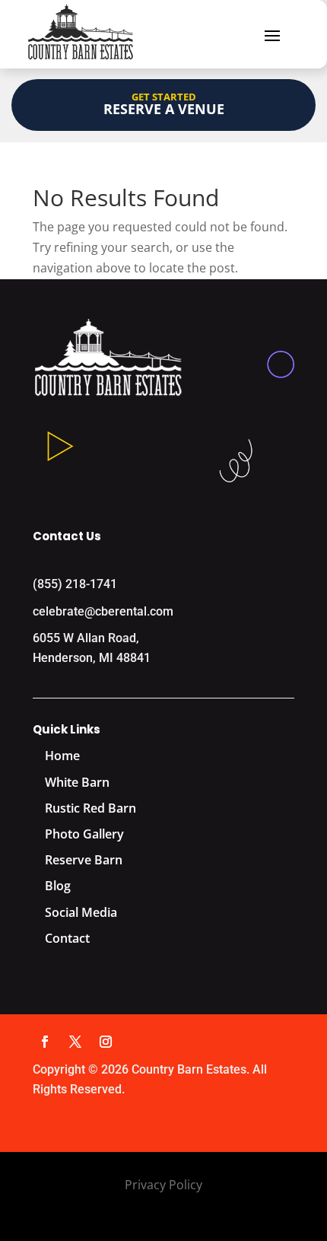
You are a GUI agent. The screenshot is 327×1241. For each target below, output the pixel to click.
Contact (67, 938)
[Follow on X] (75, 1041)
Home (62, 755)
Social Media (81, 912)
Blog (58, 885)
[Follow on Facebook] (45, 1041)
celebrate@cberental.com (103, 611)
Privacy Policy (163, 1184)
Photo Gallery (84, 834)
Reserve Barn (83, 859)
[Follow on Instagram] (106, 1041)
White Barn (77, 782)
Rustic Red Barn (90, 808)
